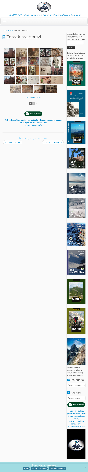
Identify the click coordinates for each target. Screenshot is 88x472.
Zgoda (26, 468)
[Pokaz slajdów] (33, 97)
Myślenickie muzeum (53, 142)
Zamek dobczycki (12, 142)
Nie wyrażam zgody (39, 468)
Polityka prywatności (57, 468)
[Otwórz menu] (4, 21)
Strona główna (8, 30)
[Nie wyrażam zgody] (85, 467)
